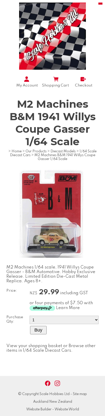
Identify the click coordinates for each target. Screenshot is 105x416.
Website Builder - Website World (52, 409)
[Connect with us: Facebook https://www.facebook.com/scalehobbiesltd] (47, 383)
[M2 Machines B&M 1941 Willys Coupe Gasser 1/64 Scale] (52, 264)
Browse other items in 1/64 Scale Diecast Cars (51, 348)
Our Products (36, 151)
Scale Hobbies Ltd (55, 394)
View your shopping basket (34, 346)
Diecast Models (63, 151)
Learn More (68, 308)
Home (16, 151)
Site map (80, 394)
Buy (38, 330)
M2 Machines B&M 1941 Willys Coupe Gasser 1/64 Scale (64, 157)
